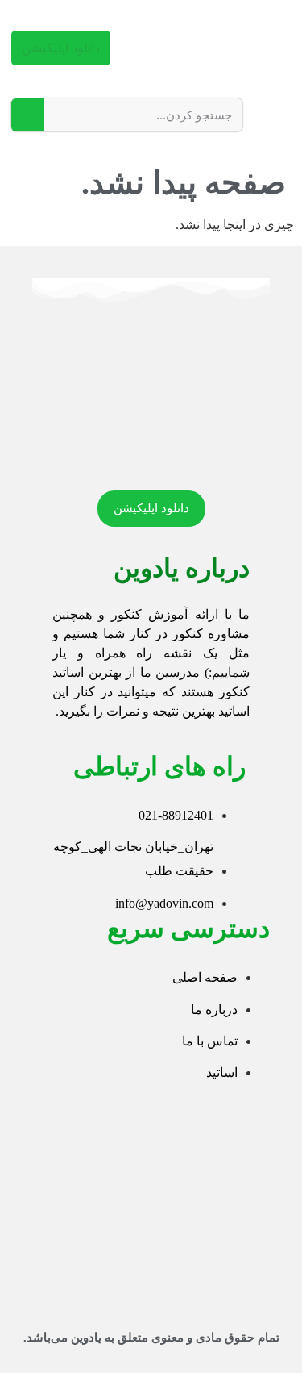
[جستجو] (27, 114)
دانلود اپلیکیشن (61, 48)
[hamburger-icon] (276, 111)
